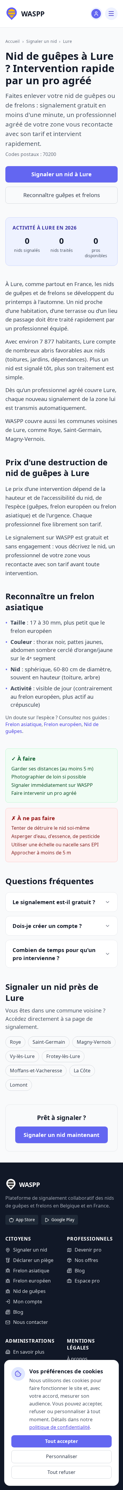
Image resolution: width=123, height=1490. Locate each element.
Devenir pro (88, 1249)
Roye (15, 1042)
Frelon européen (63, 724)
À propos (77, 1358)
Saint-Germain (49, 1042)
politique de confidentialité (59, 1427)
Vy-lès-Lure (22, 1056)
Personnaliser (61, 1456)
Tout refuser (61, 1472)
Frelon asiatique (23, 724)
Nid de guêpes (29, 1291)
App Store (25, 1219)
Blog (18, 1312)
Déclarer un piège (33, 1260)
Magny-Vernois (94, 1042)
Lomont (18, 1085)
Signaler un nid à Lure (61, 174)
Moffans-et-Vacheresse (36, 1070)
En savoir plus (28, 1352)
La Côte (82, 1070)
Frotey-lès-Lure (63, 1056)
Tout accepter (61, 1441)
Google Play (62, 1219)
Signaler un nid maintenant (61, 1134)
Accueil (12, 41)
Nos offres (86, 1260)
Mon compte (27, 1301)
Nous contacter (30, 1322)
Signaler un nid (41, 41)
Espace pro (87, 1280)
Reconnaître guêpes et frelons (61, 195)
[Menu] (111, 13)
